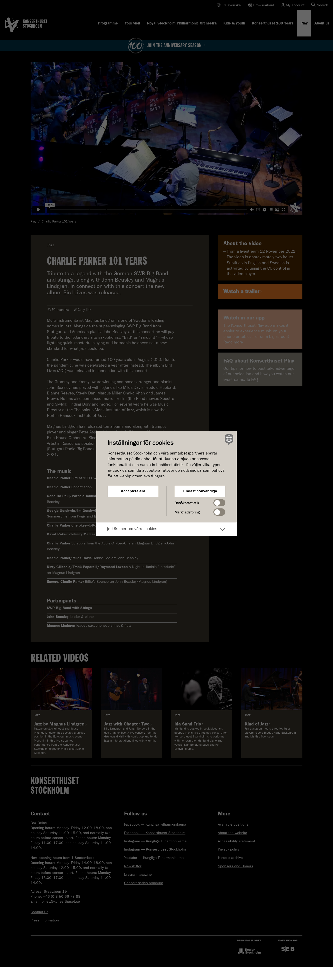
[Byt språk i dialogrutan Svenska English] (228, 439)
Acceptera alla (133, 491)
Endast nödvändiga (200, 491)
